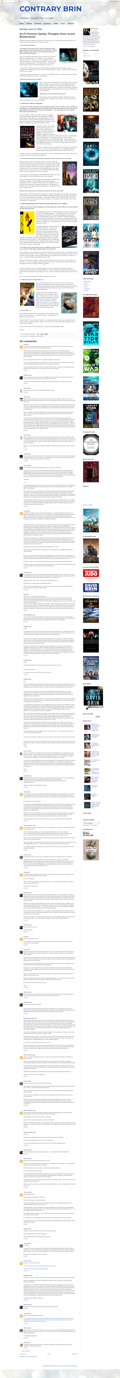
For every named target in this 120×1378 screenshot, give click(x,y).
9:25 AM (25, 771)
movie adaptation (32, 336)
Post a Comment (26, 1351)
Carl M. (25, 397)
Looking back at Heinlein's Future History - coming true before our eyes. (95, 754)
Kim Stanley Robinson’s (28, 315)
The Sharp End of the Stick (46, 295)
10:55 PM (26, 1145)
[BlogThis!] (42, 334)
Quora (63, 23)
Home (22, 23)
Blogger (75, 1366)
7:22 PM (25, 1348)
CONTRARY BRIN (51, 9)
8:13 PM (25, 920)
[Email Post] (38, 334)
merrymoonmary (63, 1366)
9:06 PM (25, 945)
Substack (71, 23)
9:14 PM (25, 1105)
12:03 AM (26, 987)
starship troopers (39, 336)
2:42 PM (25, 370)
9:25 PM (25, 1127)
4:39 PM (25, 430)
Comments (87, 55)
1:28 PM (25, 787)
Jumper (25, 1342)
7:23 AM (25, 674)
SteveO (25, 792)
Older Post (74, 1354)
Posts (86, 53)
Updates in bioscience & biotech (94, 795)
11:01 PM (26, 1154)
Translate (94, 825)
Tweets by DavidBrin (88, 505)
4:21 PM (25, 1337)
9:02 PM (25, 1076)
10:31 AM (26, 1270)
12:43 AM (26, 589)
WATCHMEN (39, 211)
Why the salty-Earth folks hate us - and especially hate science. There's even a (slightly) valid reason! (92, 728)
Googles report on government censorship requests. (36, 1268)
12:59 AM (26, 997)
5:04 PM (25, 1013)
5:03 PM (25, 449)
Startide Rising (39, 161)
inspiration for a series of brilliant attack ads (47, 1331)
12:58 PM (26, 1308)
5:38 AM (25, 1224)
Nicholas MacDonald (29, 1018)
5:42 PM (25, 888)
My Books (38, 23)
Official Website (88, 281)
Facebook (47, 23)
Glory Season (48, 161)
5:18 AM (25, 1187)
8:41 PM (25, 568)
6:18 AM (25, 621)
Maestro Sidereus (28, 825)
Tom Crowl (26, 1158)
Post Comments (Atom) (31, 1356)
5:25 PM (25, 850)
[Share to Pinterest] (47, 334)
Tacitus (25, 949)
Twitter (56, 23)
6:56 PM (25, 461)
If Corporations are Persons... (95, 760)
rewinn (25, 511)
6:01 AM (25, 1238)
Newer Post (23, 1354)
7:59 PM (25, 506)
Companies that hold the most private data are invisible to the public (40, 1266)
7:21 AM (25, 655)
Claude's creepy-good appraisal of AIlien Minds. (95, 736)
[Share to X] (44, 334)
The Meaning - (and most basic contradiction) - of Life (95, 745)
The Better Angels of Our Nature (59, 137)
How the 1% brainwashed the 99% (32, 1263)
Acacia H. (26, 751)
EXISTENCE (23, 76)
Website (29, 23)
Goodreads (87, 288)
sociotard (26, 1261)
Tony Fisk (26, 465)
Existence (46, 40)
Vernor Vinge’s (43, 315)
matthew (26, 454)
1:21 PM (25, 1323)
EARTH (42, 165)
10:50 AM (26, 1300)
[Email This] (41, 334)
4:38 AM (25, 610)
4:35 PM (25, 392)
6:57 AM (25, 1256)
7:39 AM (25, 746)
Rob (25, 344)
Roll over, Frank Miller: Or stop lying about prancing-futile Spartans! (95, 780)
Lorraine (26, 388)
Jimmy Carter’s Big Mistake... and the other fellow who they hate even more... (95, 805)
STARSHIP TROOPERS (42, 228)
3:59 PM (25, 383)
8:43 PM (25, 1050)
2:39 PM (25, 820)
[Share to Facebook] (46, 334)
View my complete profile (89, 46)
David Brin (26, 375)
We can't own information (94, 786)
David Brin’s (55, 315)
